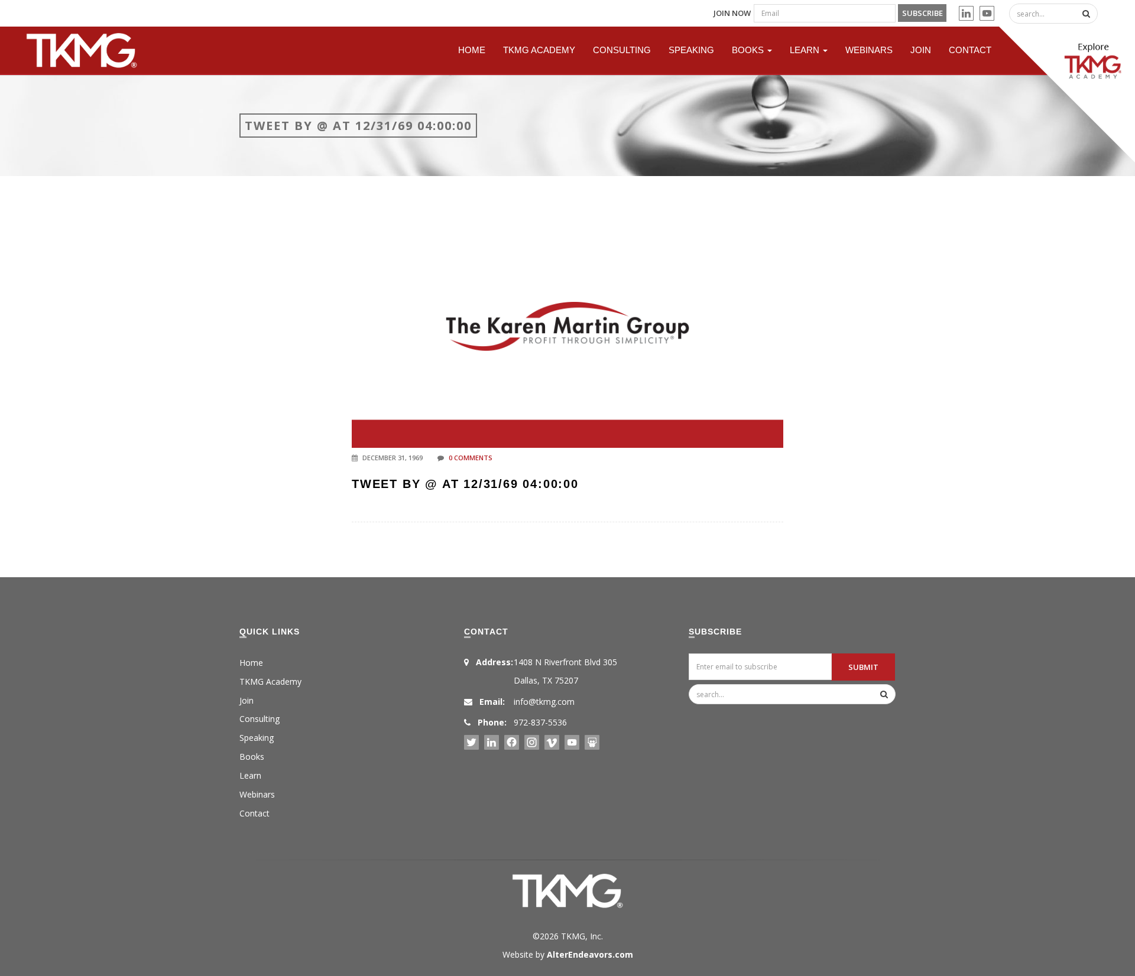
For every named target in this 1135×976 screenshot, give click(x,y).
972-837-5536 (540, 722)
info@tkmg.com (544, 701)
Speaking (691, 50)
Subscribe (922, 13)
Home (471, 50)
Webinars (869, 50)
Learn (806, 50)
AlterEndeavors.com (590, 954)
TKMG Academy (539, 50)
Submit (863, 667)
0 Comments (470, 457)
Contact (970, 50)
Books (749, 50)
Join (920, 50)
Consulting (622, 50)
